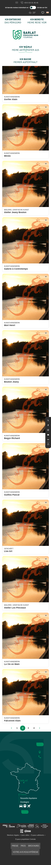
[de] (47, 12)
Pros (23, 846)
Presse (15, 846)
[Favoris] (43, 12)
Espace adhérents (37, 835)
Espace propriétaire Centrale (25, 839)
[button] (47, 12)
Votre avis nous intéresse (25, 852)
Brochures (33, 846)
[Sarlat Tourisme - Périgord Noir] (25, 34)
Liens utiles (25, 835)
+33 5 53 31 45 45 (31, 3)
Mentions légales (13, 835)
